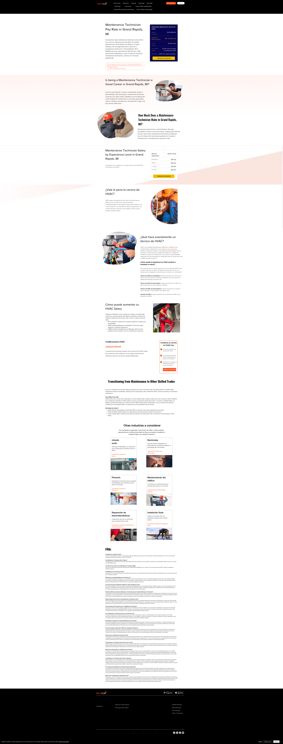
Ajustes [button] (260, 741)
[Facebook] (180, 733)
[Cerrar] (281, 741)
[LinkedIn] (177, 733)
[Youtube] (183, 733)
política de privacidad (64, 741)
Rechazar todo (267, 741)
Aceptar (276, 741)
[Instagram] (174, 733)
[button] (126, 3)
